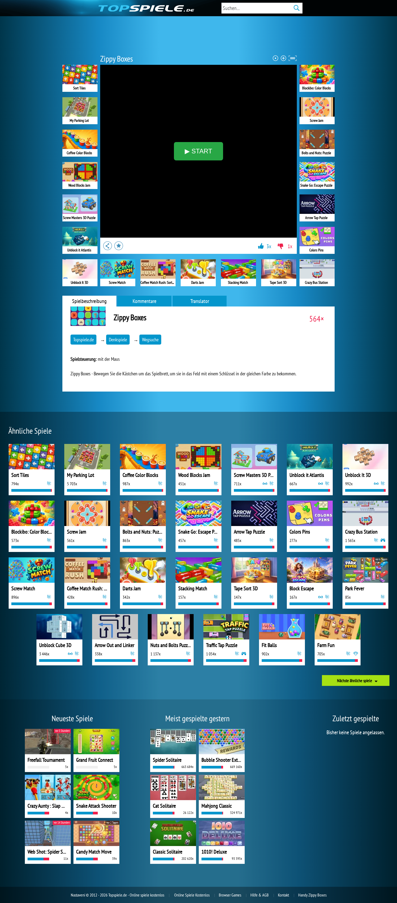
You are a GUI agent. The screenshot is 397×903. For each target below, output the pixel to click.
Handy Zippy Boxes (312, 895)
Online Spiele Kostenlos (192, 895)
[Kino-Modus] (292, 58)
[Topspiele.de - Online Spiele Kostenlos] (144, 8)
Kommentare (144, 301)
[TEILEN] (107, 245)
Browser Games (230, 895)
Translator (199, 301)
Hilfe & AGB (259, 895)
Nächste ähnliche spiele (354, 680)
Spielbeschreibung (89, 301)
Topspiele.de (83, 339)
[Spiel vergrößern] (283, 58)
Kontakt (283, 895)
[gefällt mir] (261, 246)
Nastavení (78, 895)
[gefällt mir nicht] (280, 246)
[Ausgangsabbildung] (275, 58)
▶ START (198, 151)
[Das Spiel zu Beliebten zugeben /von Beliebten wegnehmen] (118, 245)
